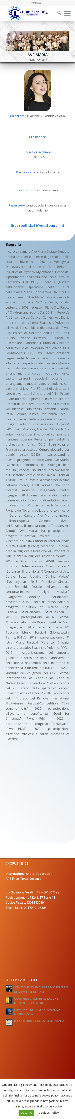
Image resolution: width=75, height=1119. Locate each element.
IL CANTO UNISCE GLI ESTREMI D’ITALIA (39, 1021)
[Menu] (65, 13)
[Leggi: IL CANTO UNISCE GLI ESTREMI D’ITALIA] (9, 1022)
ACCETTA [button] (26, 1112)
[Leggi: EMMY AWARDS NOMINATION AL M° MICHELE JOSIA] (9, 1011)
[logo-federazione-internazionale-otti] (31, 13)
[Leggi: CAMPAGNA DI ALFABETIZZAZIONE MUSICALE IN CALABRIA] (9, 1000)
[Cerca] (57, 13)
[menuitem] (56, 13)
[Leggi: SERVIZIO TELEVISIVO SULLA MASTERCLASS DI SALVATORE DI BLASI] (9, 988)
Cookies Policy (49, 1112)
